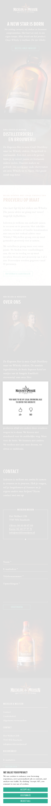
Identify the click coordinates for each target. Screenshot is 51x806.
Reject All (26, 801)
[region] (25, 787)
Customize (25, 795)
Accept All (25, 789)
